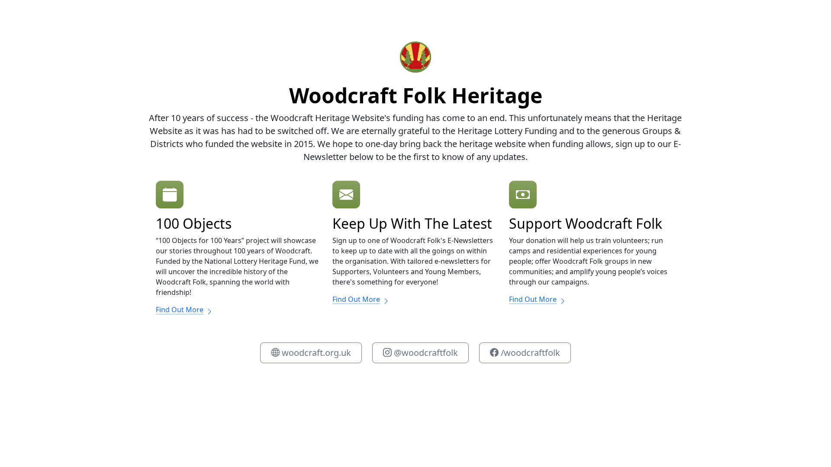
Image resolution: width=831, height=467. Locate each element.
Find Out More (179, 309)
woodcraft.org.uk (315, 352)
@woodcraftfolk (425, 352)
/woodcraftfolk (529, 352)
